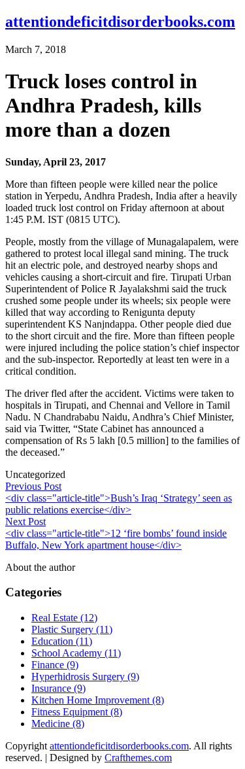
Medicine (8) (57, 723)
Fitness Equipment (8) (76, 711)
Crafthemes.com (138, 757)
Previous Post (33, 486)
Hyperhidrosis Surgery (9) (85, 676)
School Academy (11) (76, 652)
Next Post (25, 521)
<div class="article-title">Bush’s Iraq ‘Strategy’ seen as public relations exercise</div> (118, 503)
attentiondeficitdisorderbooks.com (120, 21)
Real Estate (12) (64, 617)
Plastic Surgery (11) (71, 629)
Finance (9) (54, 664)
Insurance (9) (58, 688)
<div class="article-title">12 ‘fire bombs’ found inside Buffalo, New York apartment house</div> (116, 539)
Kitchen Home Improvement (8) (97, 700)
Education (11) (61, 641)
